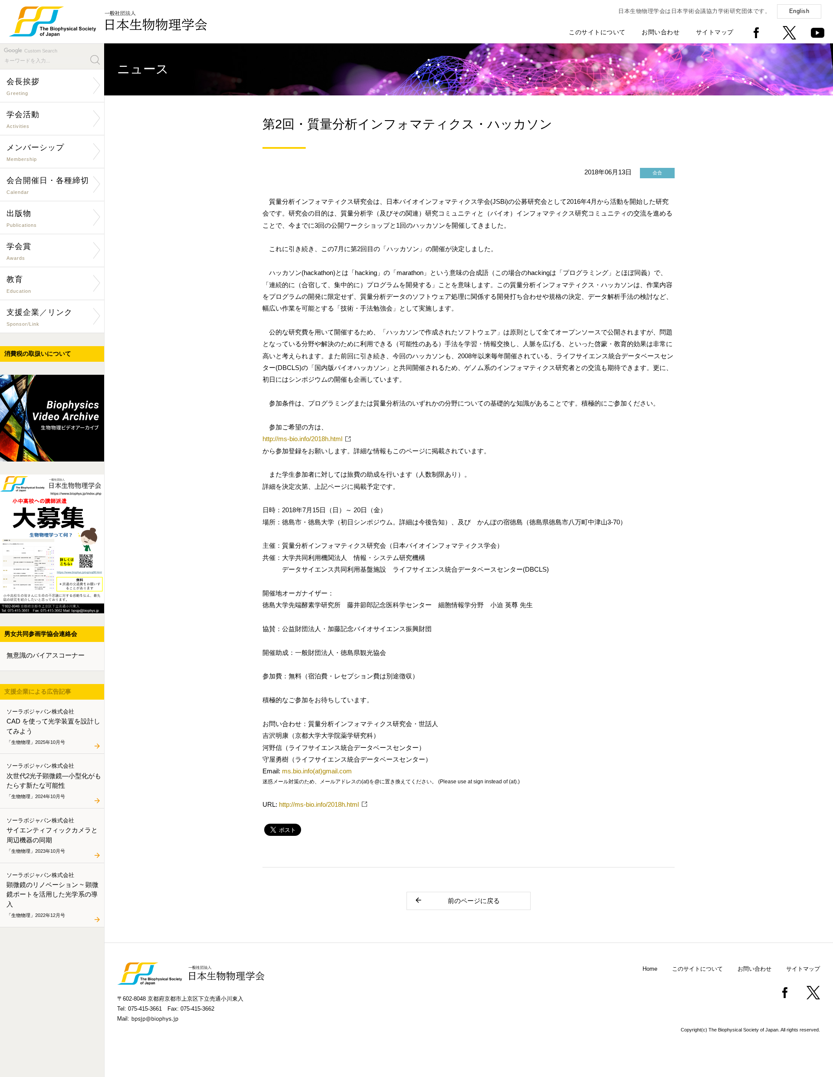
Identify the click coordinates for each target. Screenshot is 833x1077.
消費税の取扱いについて (37, 353)
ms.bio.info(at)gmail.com (317, 771)
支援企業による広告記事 (37, 691)
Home (650, 969)
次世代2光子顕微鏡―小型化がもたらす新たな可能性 (54, 780)
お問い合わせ (660, 32)
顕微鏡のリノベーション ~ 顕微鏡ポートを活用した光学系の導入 (52, 894)
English (799, 11)
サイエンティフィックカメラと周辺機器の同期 (52, 835)
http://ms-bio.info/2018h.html (302, 438)
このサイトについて (597, 32)
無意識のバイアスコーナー (46, 655)
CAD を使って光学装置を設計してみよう (53, 726)
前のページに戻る (474, 900)
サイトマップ (715, 32)
